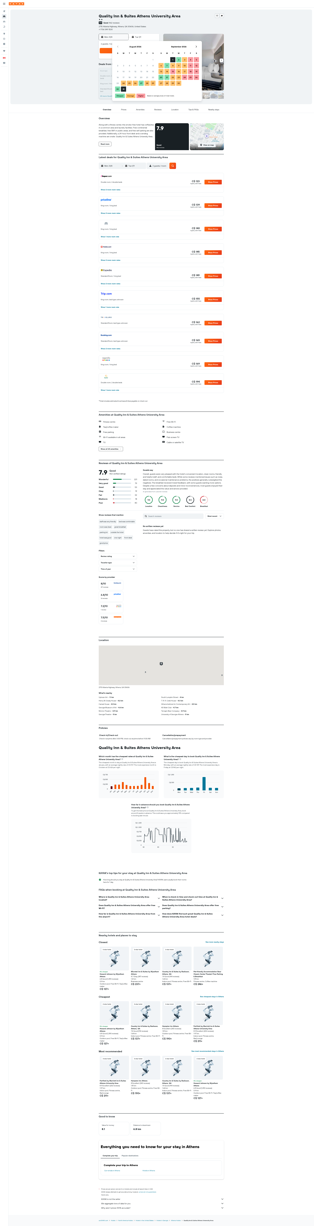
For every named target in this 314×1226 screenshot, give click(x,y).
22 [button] (153, 77)
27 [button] (141, 83)
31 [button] (123, 89)
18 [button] (129, 77)
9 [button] (117, 71)
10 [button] (124, 71)
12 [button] (135, 71)
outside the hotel (117, 532)
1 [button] (172, 59)
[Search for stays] (4, 16)
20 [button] (141, 77)
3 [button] (123, 65)
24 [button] (123, 83)
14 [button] (147, 71)
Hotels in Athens (149, 1170)
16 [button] (118, 77)
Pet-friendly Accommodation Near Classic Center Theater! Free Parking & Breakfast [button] (208, 974)
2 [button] (117, 65)
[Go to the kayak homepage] (16, 3)
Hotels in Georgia (162, 1220)
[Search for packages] (4, 26)
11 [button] (129, 71)
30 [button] (117, 89)
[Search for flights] (4, 11)
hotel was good (105, 538)
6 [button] (141, 65)
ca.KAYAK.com (103, 1220)
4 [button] (129, 65)
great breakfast (120, 527)
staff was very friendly (108, 521)
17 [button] (123, 77)
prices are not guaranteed (147, 1192)
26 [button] (135, 83)
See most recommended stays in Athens (207, 1051)
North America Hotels (125, 1220)
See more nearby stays (215, 942)
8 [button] (153, 65)
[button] (4, 3)
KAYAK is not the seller (110, 1199)
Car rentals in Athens (112, 1170)
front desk (128, 538)
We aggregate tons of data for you (116, 1203)
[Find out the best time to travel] (4, 43)
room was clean (105, 527)
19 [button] (135, 77)
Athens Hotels (176, 1220)
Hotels (113, 1220)
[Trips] (4, 50)
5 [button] (135, 65)
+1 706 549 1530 (106, 29)
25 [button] (129, 83)
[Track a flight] (4, 38)
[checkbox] (111, 585)
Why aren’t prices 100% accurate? (115, 1208)
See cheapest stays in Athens (212, 996)
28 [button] (147, 83)
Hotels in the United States (145, 1220)
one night (117, 538)
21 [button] (147, 77)
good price (104, 543)
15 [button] (153, 71)
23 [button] (118, 83)
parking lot (104, 532)
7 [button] (147, 65)
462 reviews (114, 23)
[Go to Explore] (4, 33)
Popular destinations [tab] (130, 1156)
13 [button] (141, 71)
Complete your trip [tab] (110, 1156)
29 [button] (153, 83)
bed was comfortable (127, 521)
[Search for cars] (4, 21)
